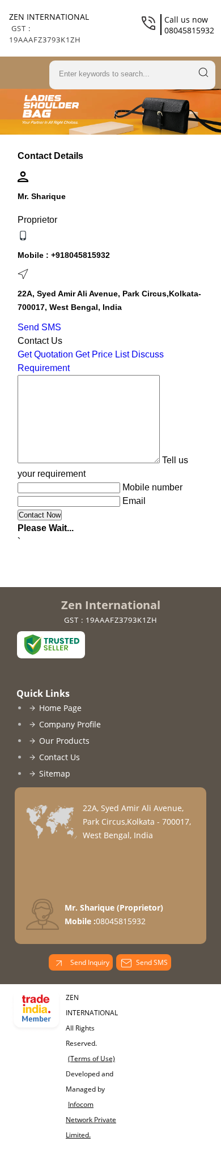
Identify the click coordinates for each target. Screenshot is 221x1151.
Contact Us (59, 757)
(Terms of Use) (91, 1058)
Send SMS (39, 327)
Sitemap (54, 773)
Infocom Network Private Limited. (91, 1120)
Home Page (60, 707)
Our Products (64, 740)
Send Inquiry (89, 962)
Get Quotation (45, 354)
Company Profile (70, 724)
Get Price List (102, 354)
